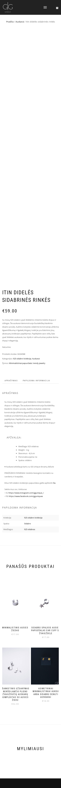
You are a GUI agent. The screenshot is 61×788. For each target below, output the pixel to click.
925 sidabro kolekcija (22, 358)
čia (54, 483)
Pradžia (10, 21)
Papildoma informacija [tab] (36, 380)
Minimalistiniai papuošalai (20, 363)
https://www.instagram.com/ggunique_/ (26, 492)
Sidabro (27, 523)
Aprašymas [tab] (11, 380)
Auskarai (20, 21)
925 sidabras (29, 529)
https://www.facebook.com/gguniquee (26, 496)
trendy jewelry (39, 363)
